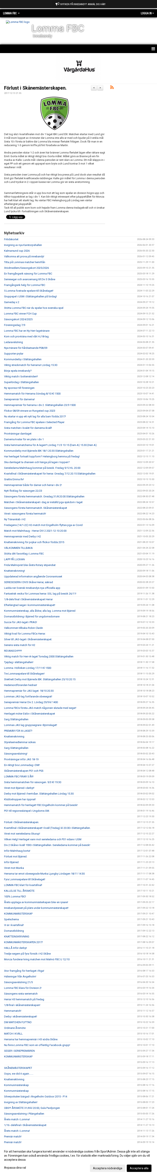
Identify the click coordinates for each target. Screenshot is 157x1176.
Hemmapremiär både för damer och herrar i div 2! (33, 485)
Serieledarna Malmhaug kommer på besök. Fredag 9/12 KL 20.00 (42, 467)
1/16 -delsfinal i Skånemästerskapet (25, 1125)
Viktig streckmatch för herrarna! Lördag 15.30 (30, 365)
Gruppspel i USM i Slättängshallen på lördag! (30, 296)
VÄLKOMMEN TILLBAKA (18, 547)
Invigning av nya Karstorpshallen (23, 245)
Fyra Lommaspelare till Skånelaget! (24, 879)
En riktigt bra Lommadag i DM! (22, 765)
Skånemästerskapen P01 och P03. (24, 770)
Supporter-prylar (13, 353)
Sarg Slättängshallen (16, 719)
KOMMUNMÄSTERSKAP (18, 913)
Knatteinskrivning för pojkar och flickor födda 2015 (34, 542)
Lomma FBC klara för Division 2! (22, 987)
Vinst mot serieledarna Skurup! (22, 833)
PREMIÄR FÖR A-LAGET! (18, 730)
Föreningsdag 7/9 (14, 325)
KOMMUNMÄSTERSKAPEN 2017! (23, 942)
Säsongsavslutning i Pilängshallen (24, 1113)
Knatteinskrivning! (14, 570)
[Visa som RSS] (112, 88)
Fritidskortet (11, 239)
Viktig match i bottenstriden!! (21, 376)
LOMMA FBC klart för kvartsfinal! (23, 885)
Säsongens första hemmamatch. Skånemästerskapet (35, 507)
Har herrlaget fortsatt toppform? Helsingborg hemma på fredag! (42, 456)
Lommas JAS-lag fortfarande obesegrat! (28, 696)
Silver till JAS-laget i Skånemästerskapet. (28, 639)
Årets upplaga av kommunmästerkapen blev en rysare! (36, 902)
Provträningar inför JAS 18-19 (21, 759)
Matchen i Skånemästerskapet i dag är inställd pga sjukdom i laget (43, 502)
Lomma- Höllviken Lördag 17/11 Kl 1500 (27, 667)
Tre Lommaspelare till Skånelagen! (24, 673)
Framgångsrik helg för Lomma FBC (24, 285)
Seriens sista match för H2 (19, 645)
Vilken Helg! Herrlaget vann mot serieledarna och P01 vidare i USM (42, 839)
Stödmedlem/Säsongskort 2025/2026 (26, 267)
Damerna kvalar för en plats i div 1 (24, 439)
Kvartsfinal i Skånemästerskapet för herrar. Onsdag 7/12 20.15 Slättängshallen (49, 473)
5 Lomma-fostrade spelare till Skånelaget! (28, 290)
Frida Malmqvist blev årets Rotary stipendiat (30, 565)
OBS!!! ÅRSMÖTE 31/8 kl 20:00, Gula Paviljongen (32, 1107)
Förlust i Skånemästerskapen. (35, 88)
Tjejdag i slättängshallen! (18, 662)
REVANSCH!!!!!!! (13, 650)
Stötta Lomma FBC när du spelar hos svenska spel (33, 307)
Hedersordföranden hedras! (20, 685)
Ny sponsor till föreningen (19, 387)
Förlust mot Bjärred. (15, 856)
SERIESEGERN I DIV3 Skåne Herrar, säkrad (28, 582)
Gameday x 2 (11, 302)
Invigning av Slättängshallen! (20, 1102)
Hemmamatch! (12, 1010)
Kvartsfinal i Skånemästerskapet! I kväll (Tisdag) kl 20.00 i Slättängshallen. (47, 827)
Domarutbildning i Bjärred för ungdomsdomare (31, 616)
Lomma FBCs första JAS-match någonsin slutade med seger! (40, 707)
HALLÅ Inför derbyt (15, 947)
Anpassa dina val (15, 1167)
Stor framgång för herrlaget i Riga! (24, 970)
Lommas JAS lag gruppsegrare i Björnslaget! (30, 725)
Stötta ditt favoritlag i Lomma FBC (24, 553)
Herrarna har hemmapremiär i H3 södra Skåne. (31, 1039)
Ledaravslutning (13, 342)
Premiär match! (12, 1136)
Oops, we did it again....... (18, 1073)
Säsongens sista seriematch (21, 993)
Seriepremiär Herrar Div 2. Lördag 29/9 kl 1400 (31, 702)
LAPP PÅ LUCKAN (14, 559)
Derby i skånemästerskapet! (20, 1016)
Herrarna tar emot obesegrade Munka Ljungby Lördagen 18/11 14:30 (44, 873)
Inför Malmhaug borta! (17, 850)
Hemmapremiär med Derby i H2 (22, 536)
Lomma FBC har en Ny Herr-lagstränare (26, 330)
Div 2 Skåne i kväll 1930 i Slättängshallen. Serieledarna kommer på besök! (47, 845)
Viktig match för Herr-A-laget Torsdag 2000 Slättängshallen (38, 656)
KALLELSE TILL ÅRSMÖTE (19, 890)
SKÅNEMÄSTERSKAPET (18, 1067)
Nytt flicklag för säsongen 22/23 (23, 490)
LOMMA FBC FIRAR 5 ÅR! (19, 776)
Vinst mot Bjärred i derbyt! (19, 787)
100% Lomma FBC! (15, 896)
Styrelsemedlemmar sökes (20, 742)
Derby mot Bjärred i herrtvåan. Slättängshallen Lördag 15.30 (39, 793)
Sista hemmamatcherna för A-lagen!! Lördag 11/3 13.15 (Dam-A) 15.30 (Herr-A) (50, 445)
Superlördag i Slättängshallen (21, 382)
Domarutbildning (14, 930)
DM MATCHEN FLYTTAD (18, 1022)
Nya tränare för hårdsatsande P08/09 (25, 347)
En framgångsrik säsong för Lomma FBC (28, 273)
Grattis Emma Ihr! (14, 479)
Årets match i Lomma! (17, 1119)
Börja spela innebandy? (18, 370)
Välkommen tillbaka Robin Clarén (23, 627)
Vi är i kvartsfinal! (14, 925)
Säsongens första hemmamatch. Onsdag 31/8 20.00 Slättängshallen (44, 496)
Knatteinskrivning (14, 736)
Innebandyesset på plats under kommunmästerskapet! (36, 907)
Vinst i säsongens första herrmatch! (25, 513)
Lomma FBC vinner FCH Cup (20, 313)
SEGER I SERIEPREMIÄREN (19, 1050)
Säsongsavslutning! (15, 753)
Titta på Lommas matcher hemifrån (24, 262)
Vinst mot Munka (14, 867)
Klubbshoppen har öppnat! (20, 799)
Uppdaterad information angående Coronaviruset (33, 576)
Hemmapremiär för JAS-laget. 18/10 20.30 (29, 690)
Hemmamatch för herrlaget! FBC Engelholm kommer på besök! (41, 805)
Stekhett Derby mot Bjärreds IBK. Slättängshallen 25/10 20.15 (39, 679)
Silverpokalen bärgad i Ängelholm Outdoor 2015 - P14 (35, 1096)
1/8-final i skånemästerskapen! (22, 1005)
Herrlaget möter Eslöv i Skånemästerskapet (29, 713)
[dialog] (78, 1159)
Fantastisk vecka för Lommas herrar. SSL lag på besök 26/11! (40, 593)
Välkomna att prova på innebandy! (24, 256)
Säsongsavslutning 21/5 (18, 982)
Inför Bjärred (11, 862)
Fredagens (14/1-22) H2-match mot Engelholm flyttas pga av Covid (43, 525)
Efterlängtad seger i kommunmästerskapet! (29, 605)
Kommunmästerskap (16, 1085)
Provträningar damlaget (17, 433)
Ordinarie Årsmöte (15, 1027)
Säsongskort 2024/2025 (18, 319)
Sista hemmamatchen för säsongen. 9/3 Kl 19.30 (32, 782)
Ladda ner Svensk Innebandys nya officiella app (32, 587)
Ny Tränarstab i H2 (15, 519)
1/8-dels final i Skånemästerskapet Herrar (28, 599)
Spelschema (11, 919)
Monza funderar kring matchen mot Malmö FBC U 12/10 (37, 959)
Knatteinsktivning (14, 1079)
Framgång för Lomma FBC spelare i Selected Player (34, 422)
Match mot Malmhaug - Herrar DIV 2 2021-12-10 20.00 (35, 530)
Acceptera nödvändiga (107, 1168)
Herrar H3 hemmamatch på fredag (24, 999)
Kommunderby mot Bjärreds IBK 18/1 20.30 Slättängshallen (38, 450)
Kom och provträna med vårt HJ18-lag (26, 336)
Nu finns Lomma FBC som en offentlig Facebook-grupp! (37, 1045)
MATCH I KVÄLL (13, 1033)
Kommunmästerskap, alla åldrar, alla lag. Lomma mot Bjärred (39, 610)
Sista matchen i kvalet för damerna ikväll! (28, 427)
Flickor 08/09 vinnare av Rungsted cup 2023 (29, 410)
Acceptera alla (139, 1168)
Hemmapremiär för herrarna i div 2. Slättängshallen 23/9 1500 (40, 405)
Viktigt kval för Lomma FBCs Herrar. (25, 633)
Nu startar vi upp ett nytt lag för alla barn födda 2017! (35, 416)
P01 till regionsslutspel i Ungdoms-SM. (27, 810)
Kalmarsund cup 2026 (17, 250)
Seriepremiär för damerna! (19, 399)
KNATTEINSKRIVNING (16, 936)
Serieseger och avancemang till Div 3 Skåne (29, 279)
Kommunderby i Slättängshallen (22, 359)
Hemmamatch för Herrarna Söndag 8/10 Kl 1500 (32, 393)
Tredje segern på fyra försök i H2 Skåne (27, 953)
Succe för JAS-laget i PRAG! (20, 622)
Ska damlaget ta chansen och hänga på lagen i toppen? (37, 462)
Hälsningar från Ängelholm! (20, 976)
